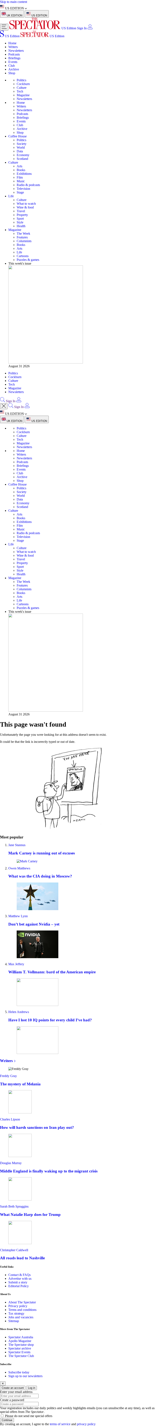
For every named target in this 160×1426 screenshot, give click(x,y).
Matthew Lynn (18, 916)
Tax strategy (16, 1313)
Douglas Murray (11, 1163)
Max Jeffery (16, 964)
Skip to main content (13, 2)
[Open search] (2, 401)
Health (21, 226)
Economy (23, 155)
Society (21, 143)
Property (22, 215)
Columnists (24, 241)
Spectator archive (19, 1348)
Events (12, 62)
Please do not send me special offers (28, 1416)
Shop (11, 73)
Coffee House (17, 136)
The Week (23, 233)
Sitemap (13, 1321)
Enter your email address (16, 1392)
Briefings (14, 58)
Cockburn (23, 84)
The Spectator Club (21, 1356)
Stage (20, 192)
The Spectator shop (21, 1344)
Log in (31, 1387)
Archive (13, 69)
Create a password (12, 1400)
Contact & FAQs (19, 1275)
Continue (7, 1420)
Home (12, 43)
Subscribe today (18, 1372)
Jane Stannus (16, 845)
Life (11, 196)
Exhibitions (24, 173)
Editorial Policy (18, 1286)
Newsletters (16, 50)
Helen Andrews (18, 1012)
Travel (21, 211)
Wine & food (25, 207)
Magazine (23, 95)
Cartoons (23, 256)
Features (22, 237)
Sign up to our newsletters (25, 1376)
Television (23, 188)
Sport (20, 218)
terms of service (60, 1424)
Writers (13, 47)
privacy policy (86, 1424)
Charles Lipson (10, 1119)
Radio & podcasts (28, 185)
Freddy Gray (8, 1076)
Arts (19, 166)
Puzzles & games (28, 259)
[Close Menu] (4, 406)
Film (20, 177)
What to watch (26, 203)
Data (20, 151)
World (21, 147)
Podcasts (14, 54)
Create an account (13, 1387)
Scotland (22, 158)
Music (21, 181)
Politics (21, 80)
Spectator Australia (20, 1337)
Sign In (82, 28)
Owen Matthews (19, 868)
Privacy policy (17, 1306)
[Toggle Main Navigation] (4, 27)
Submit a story (17, 1282)
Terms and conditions (22, 1309)
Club (11, 65)
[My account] (90, 28)
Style (20, 222)
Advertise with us (19, 1278)
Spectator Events (19, 1352)
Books (21, 170)
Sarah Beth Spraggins (14, 1206)
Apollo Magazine (19, 1341)
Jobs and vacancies (20, 1317)
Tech (20, 91)
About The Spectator (22, 1302)
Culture (21, 87)
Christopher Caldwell (14, 1250)
